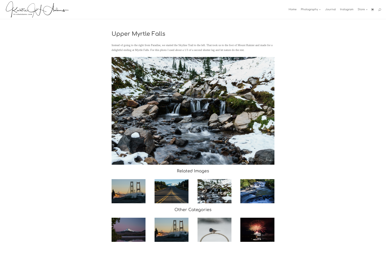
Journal (330, 9)
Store (361, 9)
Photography (309, 9)
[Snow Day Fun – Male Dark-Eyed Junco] (214, 230)
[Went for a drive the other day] (171, 191)
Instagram (346, 9)
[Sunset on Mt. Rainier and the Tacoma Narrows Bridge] (129, 191)
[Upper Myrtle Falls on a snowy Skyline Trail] (214, 191)
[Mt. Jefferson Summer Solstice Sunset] (129, 230)
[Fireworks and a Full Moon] (257, 230)
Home (293, 9)
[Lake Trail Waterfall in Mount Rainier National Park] (257, 191)
